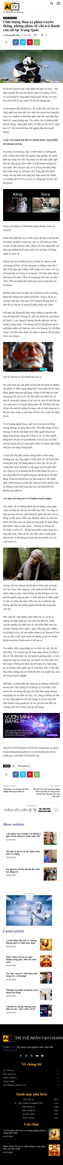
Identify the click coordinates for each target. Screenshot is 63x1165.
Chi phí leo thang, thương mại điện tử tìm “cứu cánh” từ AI (21, 1007)
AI (13, 766)
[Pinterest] (30, 42)
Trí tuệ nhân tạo (28, 179)
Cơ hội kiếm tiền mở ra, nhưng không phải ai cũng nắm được (21, 941)
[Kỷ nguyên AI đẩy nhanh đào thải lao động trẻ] (50, 873)
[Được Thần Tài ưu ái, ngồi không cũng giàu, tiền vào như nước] (46, 961)
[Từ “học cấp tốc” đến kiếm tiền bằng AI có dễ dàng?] (46, 978)
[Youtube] (42, 1056)
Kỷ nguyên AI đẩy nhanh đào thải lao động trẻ (23, 870)
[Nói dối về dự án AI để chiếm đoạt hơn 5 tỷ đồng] (50, 856)
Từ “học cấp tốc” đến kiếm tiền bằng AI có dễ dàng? (21, 974)
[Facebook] (16, 42)
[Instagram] (26, 1056)
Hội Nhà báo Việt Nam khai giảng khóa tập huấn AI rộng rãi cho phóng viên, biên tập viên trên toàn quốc (46, 792)
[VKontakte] (37, 1056)
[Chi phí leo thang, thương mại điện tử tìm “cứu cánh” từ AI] (46, 1011)
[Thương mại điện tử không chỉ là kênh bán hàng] (46, 994)
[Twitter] (23, 42)
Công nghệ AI (10, 18)
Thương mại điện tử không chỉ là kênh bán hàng (22, 991)
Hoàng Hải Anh (12, 35)
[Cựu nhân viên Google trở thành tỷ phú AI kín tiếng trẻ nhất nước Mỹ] (50, 838)
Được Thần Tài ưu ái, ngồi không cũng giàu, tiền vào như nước (21, 959)
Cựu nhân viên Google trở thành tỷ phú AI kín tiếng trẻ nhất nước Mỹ (23, 834)
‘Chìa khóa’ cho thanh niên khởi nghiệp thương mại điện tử (16, 790)
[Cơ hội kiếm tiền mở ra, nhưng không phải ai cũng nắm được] (46, 945)
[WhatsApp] (37, 42)
